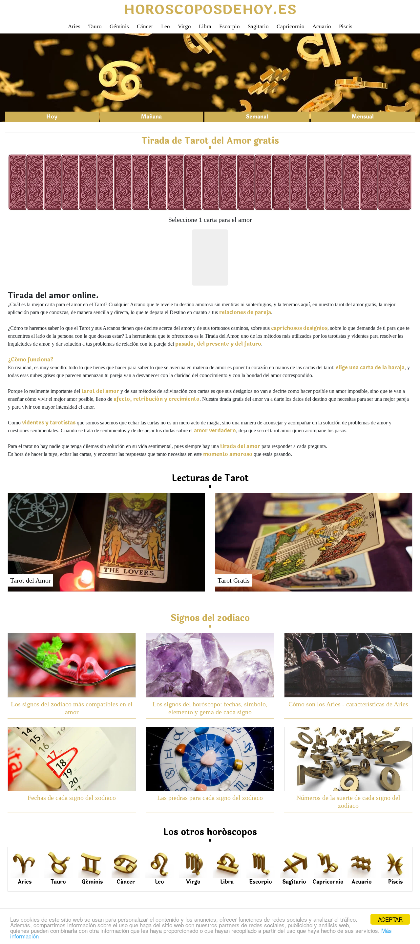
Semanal (257, 117)
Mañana (151, 117)
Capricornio (290, 26)
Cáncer (145, 26)
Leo (165, 26)
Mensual (363, 117)
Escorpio (229, 26)
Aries (74, 26)
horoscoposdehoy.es (210, 10)
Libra (205, 26)
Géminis (119, 26)
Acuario (321, 26)
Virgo (184, 26)
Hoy (51, 117)
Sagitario (258, 26)
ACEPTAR (390, 919)
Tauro (95, 26)
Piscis (345, 26)
